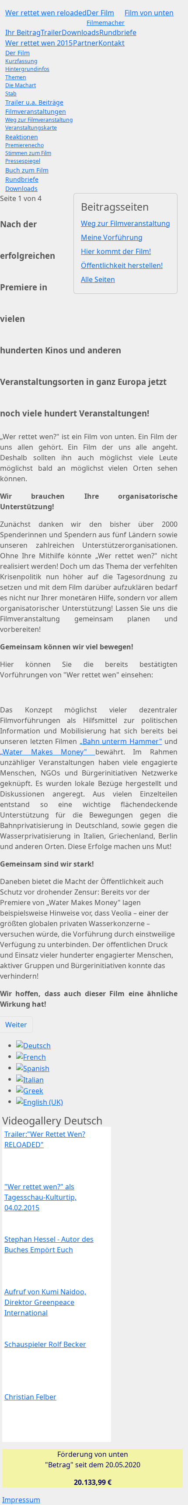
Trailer (51, 32)
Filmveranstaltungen (35, 111)
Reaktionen (21, 137)
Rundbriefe (117, 32)
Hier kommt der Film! (116, 251)
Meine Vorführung (112, 237)
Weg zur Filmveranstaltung (39, 119)
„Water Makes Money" (47, 752)
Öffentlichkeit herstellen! (122, 265)
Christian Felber (30, 1397)
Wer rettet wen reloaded (46, 13)
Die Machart (20, 85)
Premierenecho (24, 145)
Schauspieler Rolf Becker (45, 1344)
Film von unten (149, 13)
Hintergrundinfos (27, 69)
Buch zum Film (27, 170)
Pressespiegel (22, 161)
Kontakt (111, 43)
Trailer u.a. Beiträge (34, 102)
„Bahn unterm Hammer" (121, 741)
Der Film (100, 13)
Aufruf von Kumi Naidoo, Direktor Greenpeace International (45, 1302)
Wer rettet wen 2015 (39, 43)
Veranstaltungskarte (31, 127)
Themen (15, 77)
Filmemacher (106, 22)
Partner (85, 43)
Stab (11, 93)
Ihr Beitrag (23, 32)
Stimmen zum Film (28, 153)
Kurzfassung (21, 61)
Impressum (21, 1500)
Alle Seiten (98, 279)
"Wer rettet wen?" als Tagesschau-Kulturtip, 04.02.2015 (40, 1197)
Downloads (80, 32)
